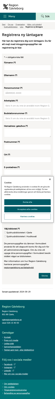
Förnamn (8, 62)
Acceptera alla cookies (27, 209)
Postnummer (10, 142)
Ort (5, 154)
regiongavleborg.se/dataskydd (19, 267)
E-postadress (10, 167)
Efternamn (9, 75)
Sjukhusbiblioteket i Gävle (19, 232)
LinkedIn (7, 371)
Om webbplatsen (11, 384)
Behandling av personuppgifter (17, 393)
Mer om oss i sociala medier (16, 374)
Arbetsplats (9, 100)
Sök (47, 16)
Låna (21, 27)
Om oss (10, 25)
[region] (27, 199)
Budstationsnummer (14, 113)
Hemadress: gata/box (14, 126)
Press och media (11, 340)
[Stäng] (50, 179)
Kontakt (7, 337)
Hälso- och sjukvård (34, 25)
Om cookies (9, 387)
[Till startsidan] (13, 7)
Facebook (8, 364)
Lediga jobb (9, 344)
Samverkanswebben (12, 347)
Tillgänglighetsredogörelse (15, 390)
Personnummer (12, 88)
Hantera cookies (27, 217)
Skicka (45, 276)
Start (3, 25)
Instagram (8, 368)
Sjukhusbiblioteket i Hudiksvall (22, 236)
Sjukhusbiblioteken (11, 27)
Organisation (20, 25)
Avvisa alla (27, 202)
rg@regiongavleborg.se (12, 320)
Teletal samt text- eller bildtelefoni (19, 350)
